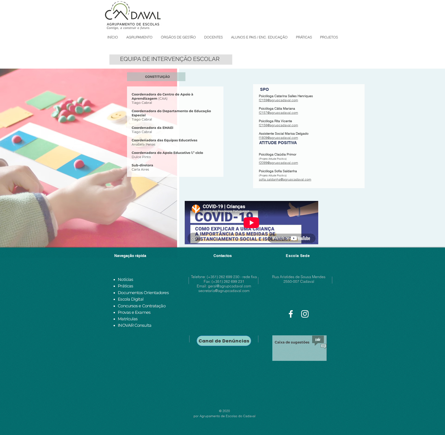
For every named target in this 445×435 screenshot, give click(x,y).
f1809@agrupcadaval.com (278, 138)
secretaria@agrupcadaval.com (223, 290)
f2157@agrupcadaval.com (278, 113)
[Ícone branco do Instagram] (305, 314)
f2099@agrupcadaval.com (278, 163)
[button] (139, 37)
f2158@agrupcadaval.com (278, 125)
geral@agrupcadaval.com (229, 286)
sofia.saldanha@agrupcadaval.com (285, 179)
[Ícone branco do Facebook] (291, 314)
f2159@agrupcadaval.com (278, 100)
